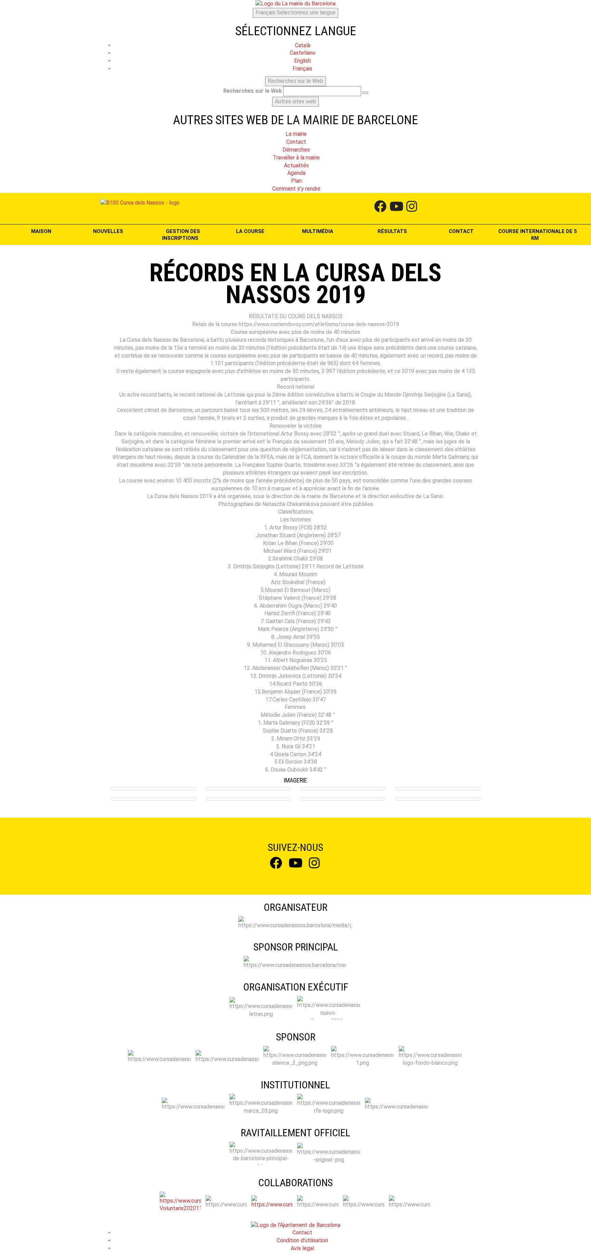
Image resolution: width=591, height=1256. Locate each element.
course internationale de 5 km (537, 234)
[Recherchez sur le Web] (365, 93)
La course (251, 231)
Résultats (392, 231)
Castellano (302, 53)
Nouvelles (108, 231)
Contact (461, 231)
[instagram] (411, 208)
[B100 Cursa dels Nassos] (140, 203)
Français (295, 12)
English (302, 60)
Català (302, 45)
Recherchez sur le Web (252, 91)
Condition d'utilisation (302, 1240)
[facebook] (380, 208)
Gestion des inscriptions (181, 234)
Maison (41, 231)
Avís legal (302, 1248)
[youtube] (397, 208)
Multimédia (318, 231)
